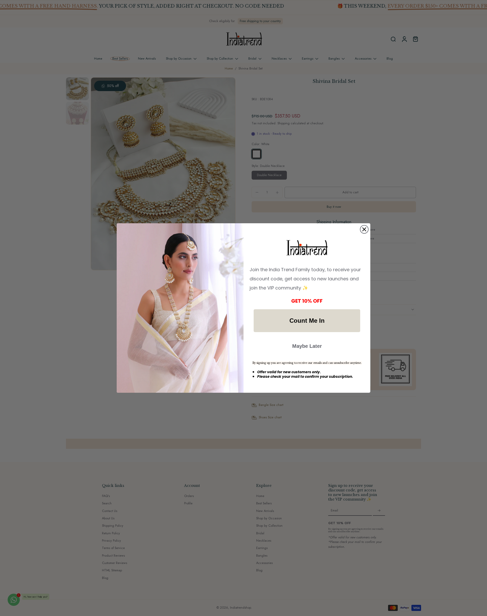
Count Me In (307, 320)
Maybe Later (307, 346)
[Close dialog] (364, 229)
